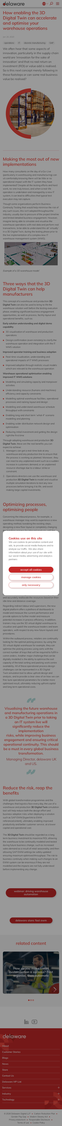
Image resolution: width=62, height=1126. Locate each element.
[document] (31, 563)
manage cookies (31, 577)
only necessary (31, 585)
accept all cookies (31, 569)
